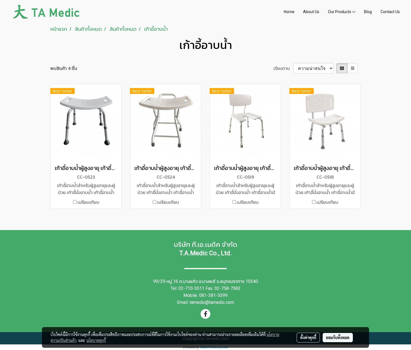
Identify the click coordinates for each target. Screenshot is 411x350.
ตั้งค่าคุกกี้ (308, 337)
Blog (368, 12)
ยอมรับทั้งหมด (337, 337)
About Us (311, 12)
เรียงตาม (283, 68)
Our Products (340, 12)
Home (289, 12)
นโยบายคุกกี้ (96, 340)
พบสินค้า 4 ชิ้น (63, 68)
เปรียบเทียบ (88, 202)
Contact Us (390, 12)
